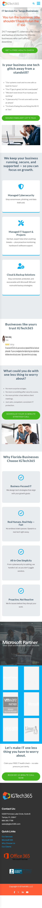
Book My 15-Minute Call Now (21, 776)
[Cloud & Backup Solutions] (21, 277)
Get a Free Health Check (19, 50)
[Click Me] (14, 892)
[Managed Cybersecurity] (21, 196)
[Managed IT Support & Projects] (21, 236)
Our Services (7, 837)
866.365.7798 (7, 821)
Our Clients (6, 847)
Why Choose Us (8, 843)
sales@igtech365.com (11, 824)
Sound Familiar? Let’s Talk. (20, 118)
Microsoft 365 (7, 840)
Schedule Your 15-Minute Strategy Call (21, 415)
